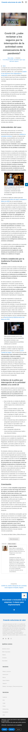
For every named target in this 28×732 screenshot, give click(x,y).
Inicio (4, 66)
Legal (23, 59)
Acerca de (4, 543)
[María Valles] (5, 546)
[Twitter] (3, 639)
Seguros (16, 61)
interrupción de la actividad (19, 585)
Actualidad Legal (18, 59)
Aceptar (4, 729)
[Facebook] (8, 639)
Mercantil (12, 61)
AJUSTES (19, 725)
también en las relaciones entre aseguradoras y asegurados (14, 73)
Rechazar (11, 729)
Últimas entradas (12, 543)
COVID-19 (4, 585)
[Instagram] (11, 639)
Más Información (14, 539)
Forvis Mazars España (8, 59)
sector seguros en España (11, 587)
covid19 (9, 585)
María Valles (11, 58)
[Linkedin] (6, 639)
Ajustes (18, 729)
